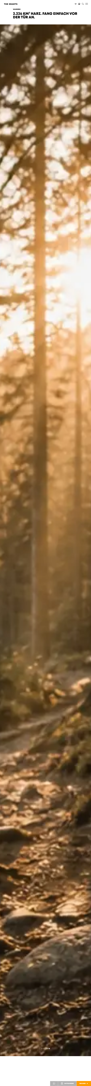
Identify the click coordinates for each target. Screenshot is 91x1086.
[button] (43, 1048)
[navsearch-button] (83, 4)
